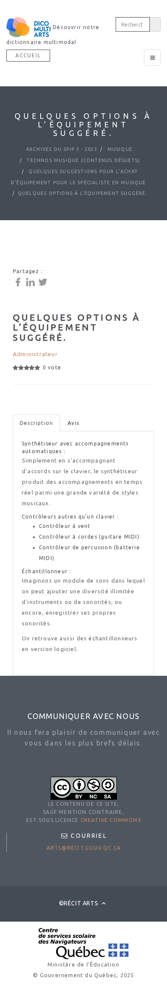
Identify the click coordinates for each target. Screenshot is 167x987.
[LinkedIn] (31, 281)
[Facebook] (19, 281)
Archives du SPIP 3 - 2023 (61, 149)
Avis (73, 423)
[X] (44, 281)
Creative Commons (111, 820)
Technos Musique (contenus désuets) (82, 160)
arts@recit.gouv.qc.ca (84, 848)
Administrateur (35, 354)
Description (36, 423)
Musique (119, 149)
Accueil (28, 55)
